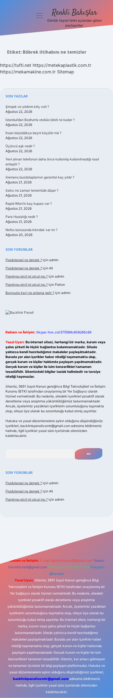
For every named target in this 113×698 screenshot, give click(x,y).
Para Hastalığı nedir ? (21, 217)
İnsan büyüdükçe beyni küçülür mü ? (33, 133)
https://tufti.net (15, 65)
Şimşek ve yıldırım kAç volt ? (27, 107)
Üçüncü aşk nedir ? (20, 146)
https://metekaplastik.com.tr (62, 65)
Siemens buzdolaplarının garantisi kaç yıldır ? (39, 177)
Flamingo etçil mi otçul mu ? (26, 276)
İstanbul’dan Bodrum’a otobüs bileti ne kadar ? (40, 120)
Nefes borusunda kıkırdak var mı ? (31, 230)
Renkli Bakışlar (74, 12)
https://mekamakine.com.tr (28, 71)
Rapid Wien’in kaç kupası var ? (28, 203)
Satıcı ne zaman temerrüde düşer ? (31, 190)
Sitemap (65, 71)
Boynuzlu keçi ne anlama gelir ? (29, 293)
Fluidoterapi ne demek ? (23, 260)
